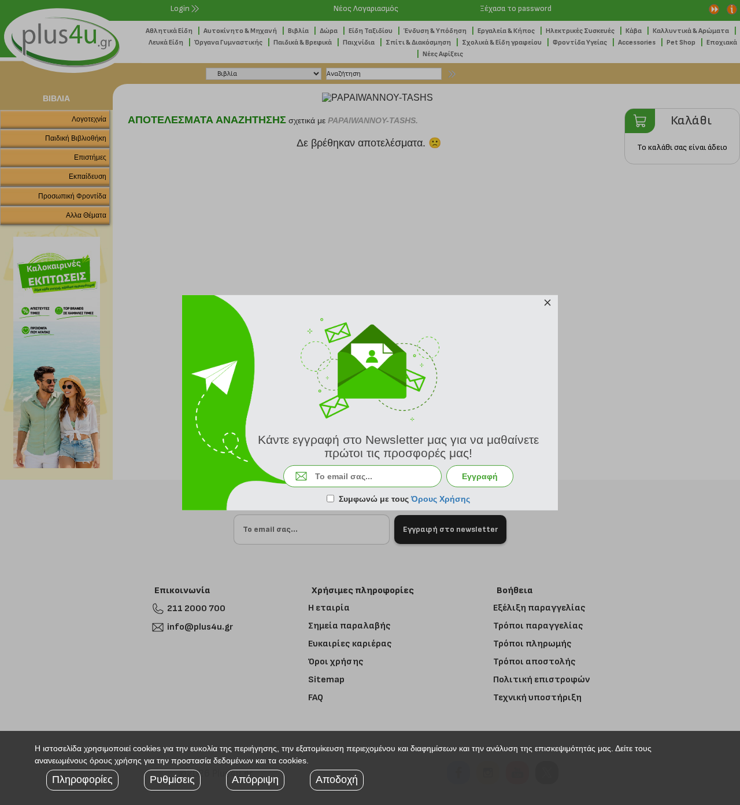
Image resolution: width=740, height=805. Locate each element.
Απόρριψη (255, 779)
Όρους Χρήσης (440, 498)
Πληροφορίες (82, 779)
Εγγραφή (480, 476)
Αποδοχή (337, 779)
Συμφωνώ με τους (404, 498)
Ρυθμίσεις (172, 779)
